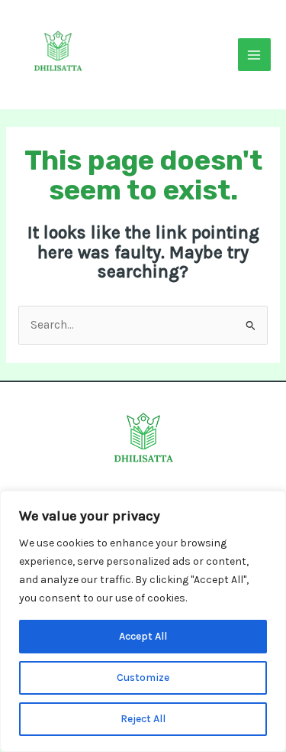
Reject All (143, 718)
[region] (143, 621)
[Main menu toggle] (254, 54)
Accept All (143, 636)
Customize (143, 677)
